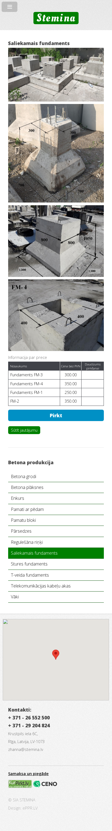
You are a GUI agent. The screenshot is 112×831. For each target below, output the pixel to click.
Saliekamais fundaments (34, 553)
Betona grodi (23, 476)
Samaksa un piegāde (28, 773)
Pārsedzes (21, 531)
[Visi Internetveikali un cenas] (20, 786)
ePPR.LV (30, 808)
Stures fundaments (29, 564)
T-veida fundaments (30, 575)
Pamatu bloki (23, 520)
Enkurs (17, 498)
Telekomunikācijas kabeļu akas (41, 586)
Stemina (55, 18)
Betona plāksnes (27, 487)
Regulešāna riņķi (27, 542)
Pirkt (56, 415)
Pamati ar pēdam (27, 509)
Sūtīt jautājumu (24, 430)
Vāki (15, 597)
